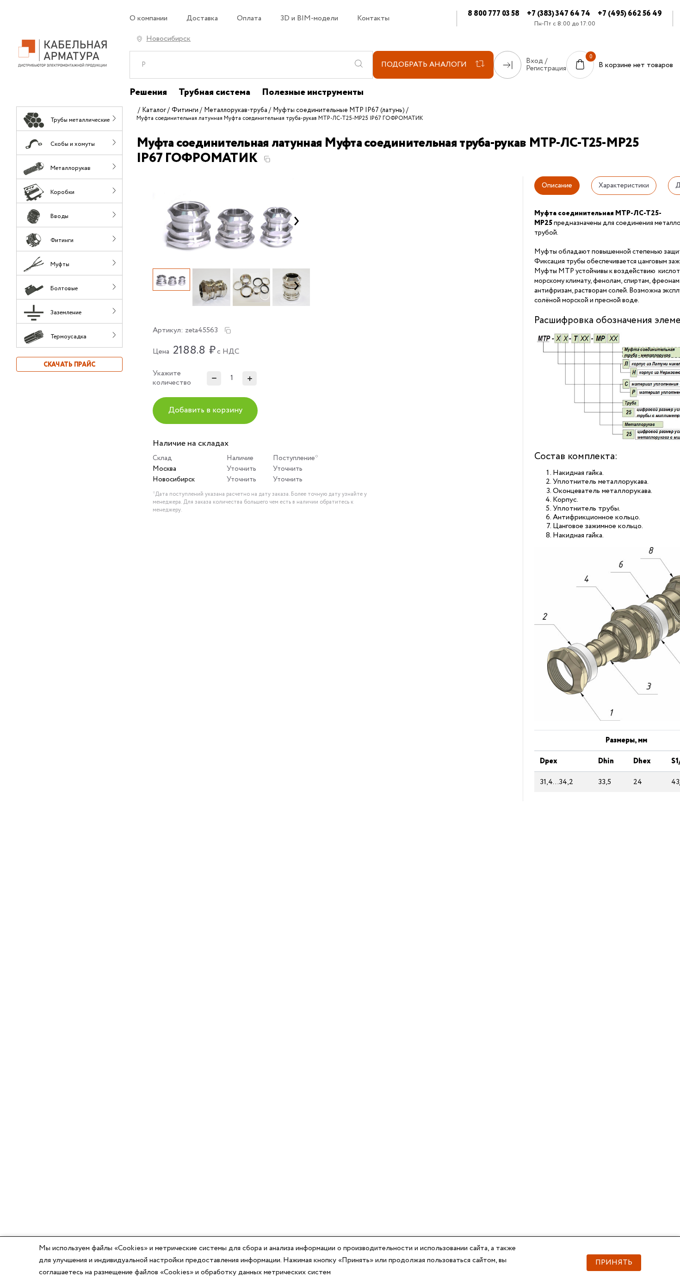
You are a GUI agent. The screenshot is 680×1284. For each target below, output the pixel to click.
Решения (148, 92)
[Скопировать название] (267, 159)
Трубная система (214, 92)
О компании (148, 18)
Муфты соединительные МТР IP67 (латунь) (339, 110)
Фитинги (185, 110)
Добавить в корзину (205, 410)
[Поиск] (358, 64)
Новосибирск (168, 38)
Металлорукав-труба (235, 110)
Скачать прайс (69, 364)
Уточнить (241, 469)
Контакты (373, 18)
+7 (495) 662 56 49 (630, 13)
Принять (613, 1262)
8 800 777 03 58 (493, 13)
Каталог (154, 110)
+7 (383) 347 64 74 (558, 13)
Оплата (249, 18)
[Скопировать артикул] (228, 330)
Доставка (202, 18)
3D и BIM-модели (309, 18)
